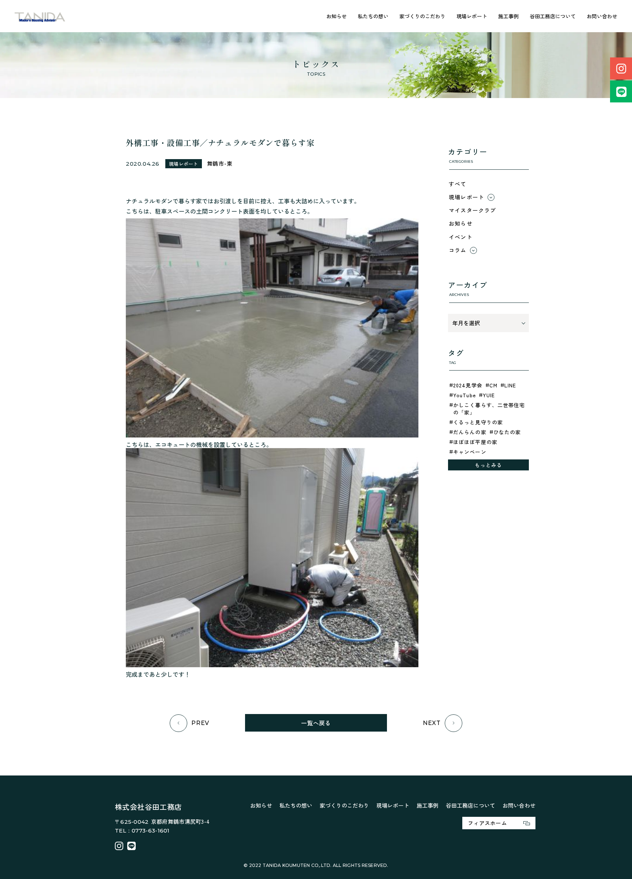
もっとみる (489, 465)
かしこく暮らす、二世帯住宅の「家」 (489, 408)
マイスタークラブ (472, 210)
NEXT (432, 723)
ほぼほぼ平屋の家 (475, 442)
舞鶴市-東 (220, 163)
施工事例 (508, 16)
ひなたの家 (507, 432)
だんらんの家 (469, 432)
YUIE (489, 395)
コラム (458, 250)
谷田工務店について (553, 16)
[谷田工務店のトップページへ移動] (40, 16)
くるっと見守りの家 (478, 422)
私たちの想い (373, 16)
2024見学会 (467, 385)
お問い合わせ (602, 16)
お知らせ (336, 16)
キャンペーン (469, 451)
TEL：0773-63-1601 (142, 830)
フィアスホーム (487, 823)
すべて (458, 184)
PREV (200, 723)
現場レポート (471, 16)
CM (493, 385)
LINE (510, 385)
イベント (461, 237)
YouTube (464, 395)
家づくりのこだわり (422, 16)
